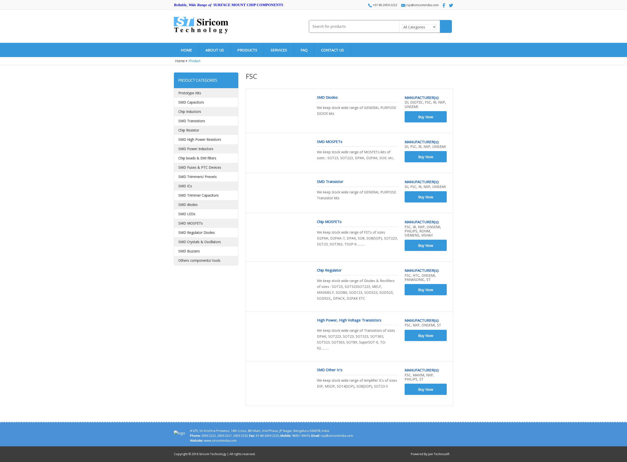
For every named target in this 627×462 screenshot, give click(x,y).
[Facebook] (442, 5)
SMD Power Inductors (195, 148)
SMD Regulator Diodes (196, 232)
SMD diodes (188, 204)
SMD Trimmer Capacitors (198, 195)
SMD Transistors (191, 120)
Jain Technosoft (438, 454)
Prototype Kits (189, 93)
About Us (214, 49)
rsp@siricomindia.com (422, 5)
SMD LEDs (186, 214)
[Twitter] (449, 5)
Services (279, 49)
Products (247, 49)
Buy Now (425, 116)
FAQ (304, 49)
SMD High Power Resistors (199, 139)
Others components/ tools (199, 260)
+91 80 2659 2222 (384, 5)
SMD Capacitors (191, 102)
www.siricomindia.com (220, 440)
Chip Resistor (188, 130)
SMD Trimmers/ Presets (197, 176)
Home (186, 49)
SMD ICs (185, 186)
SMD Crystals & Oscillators (199, 241)
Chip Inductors (189, 111)
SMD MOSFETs (190, 223)
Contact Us (332, 49)
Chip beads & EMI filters (197, 158)
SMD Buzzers (189, 251)
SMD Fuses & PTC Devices (199, 167)
